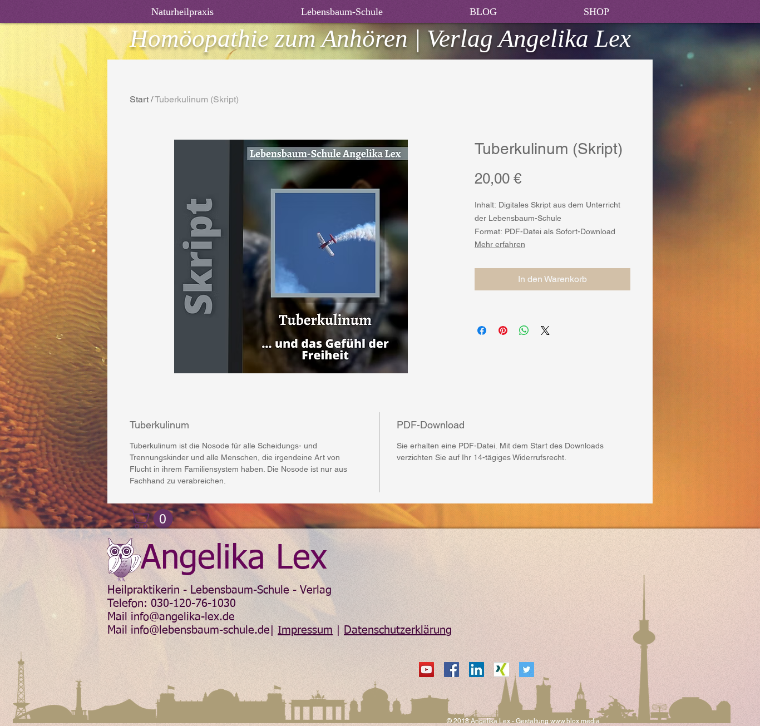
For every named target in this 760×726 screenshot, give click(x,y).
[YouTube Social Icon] (426, 669)
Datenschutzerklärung (398, 630)
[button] (153, 519)
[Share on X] (545, 330)
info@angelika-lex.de (183, 617)
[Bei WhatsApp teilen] (524, 330)
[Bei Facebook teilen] (481, 330)
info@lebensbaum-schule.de (200, 630)
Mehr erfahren (500, 244)
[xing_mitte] (501, 669)
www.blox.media (575, 721)
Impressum (305, 630)
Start (139, 99)
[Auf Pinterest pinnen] (503, 330)
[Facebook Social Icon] (451, 669)
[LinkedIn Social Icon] (476, 669)
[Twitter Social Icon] (526, 669)
